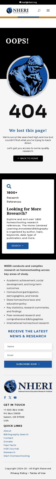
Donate (8, 441)
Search (16, 245)
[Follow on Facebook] (5, 397)
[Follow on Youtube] (15, 397)
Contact (8, 438)
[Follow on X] (10, 397)
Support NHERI (27, 470)
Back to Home (29, 158)
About (7, 430)
